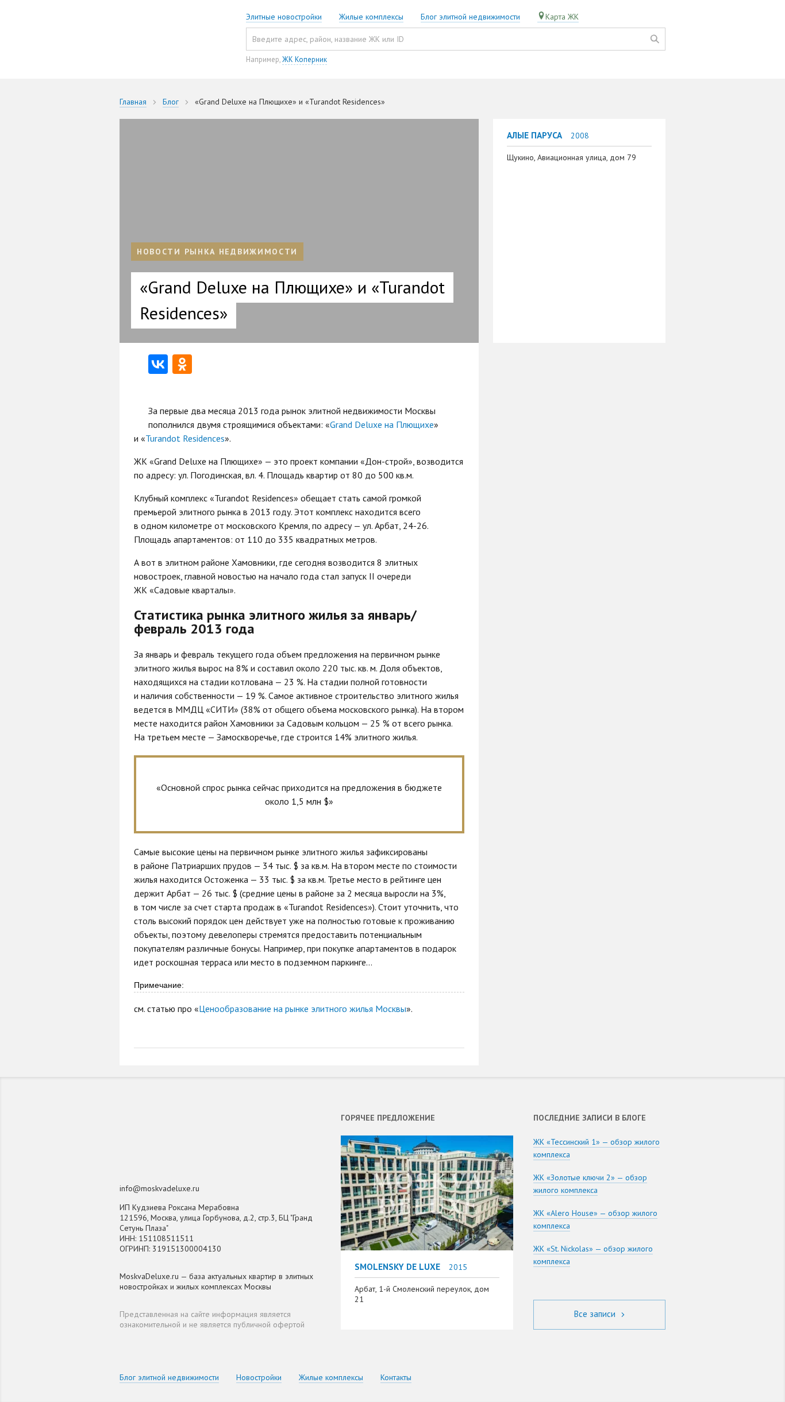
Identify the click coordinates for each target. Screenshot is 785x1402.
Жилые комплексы (371, 16)
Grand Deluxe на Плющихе (382, 424)
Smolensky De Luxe (397, 1266)
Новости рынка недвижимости (217, 251)
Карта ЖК (562, 16)
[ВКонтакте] (158, 364)
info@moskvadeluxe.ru (159, 1188)
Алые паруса (534, 135)
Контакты (395, 1377)
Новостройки (259, 1377)
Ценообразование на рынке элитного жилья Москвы (302, 1008)
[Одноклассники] (182, 364)
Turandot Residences (185, 438)
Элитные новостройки (284, 16)
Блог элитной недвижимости (470, 16)
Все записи (596, 1313)
